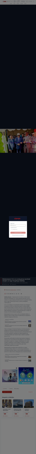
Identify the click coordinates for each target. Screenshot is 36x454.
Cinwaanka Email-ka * (13, 227)
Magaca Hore (12, 223)
